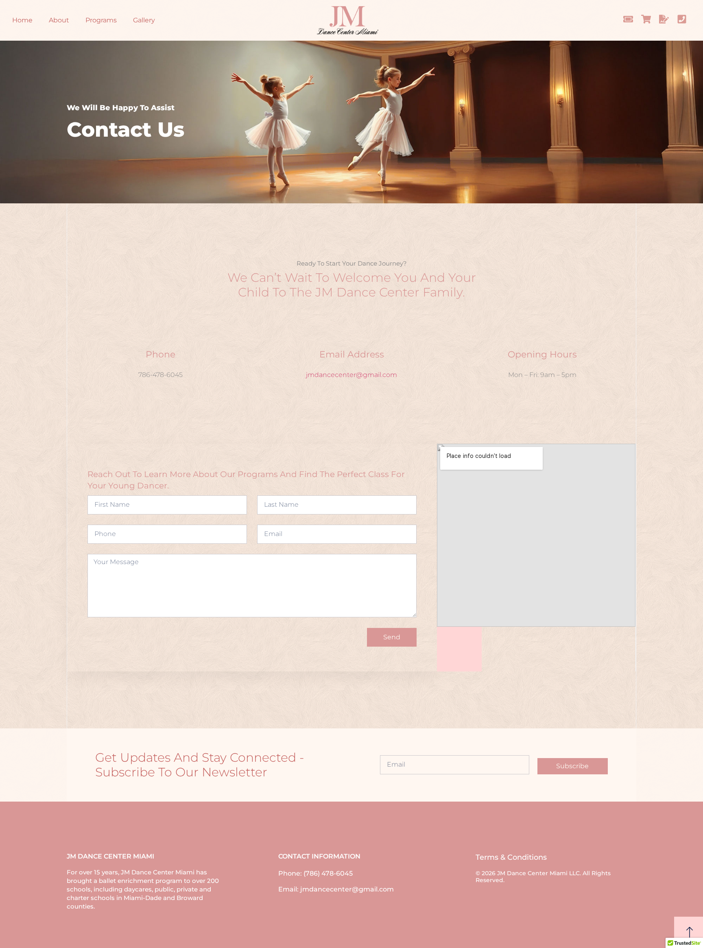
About (59, 20)
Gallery (144, 20)
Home (22, 20)
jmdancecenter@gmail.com (351, 375)
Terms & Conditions (511, 857)
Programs (101, 20)
